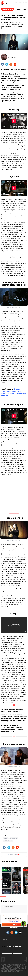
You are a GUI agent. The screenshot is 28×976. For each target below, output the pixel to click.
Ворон (6, 838)
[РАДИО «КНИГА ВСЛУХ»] (23, 923)
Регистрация (23, 2)
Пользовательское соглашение (12, 946)
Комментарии (14, 854)
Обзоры (24, 9)
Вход (15, 2)
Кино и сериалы (7, 9)
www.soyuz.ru (22, 964)
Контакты (5, 939)
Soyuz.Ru (2, 2)
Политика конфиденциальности (12, 953)
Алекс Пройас (8, 840)
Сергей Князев (12, 57)
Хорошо (14, 924)
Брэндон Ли (13, 838)
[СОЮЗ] (3, 959)
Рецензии (18, 9)
